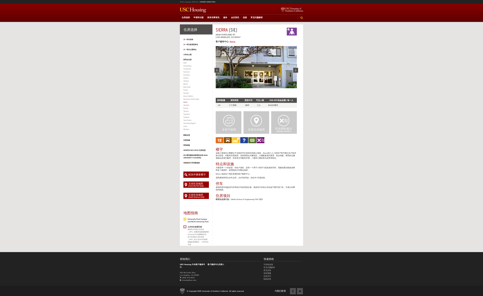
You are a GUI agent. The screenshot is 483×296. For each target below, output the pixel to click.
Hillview (186, 81)
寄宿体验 (186, 145)
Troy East (186, 114)
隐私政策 (267, 279)
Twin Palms (187, 120)
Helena (185, 78)
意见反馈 (267, 270)
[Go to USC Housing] (193, 10)
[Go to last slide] (216, 70)
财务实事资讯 (213, 17)
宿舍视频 (267, 273)
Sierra (185, 102)
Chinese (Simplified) (207, 2)
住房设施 (186, 140)
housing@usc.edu (189, 280)
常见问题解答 (257, 17)
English (195, 2)
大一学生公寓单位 (189, 50)
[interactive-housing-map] (196, 184)
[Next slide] (295, 70)
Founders (186, 75)
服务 (225, 17)
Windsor (186, 129)
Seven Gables (188, 96)
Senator (186, 93)
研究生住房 (187, 60)
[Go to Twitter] (300, 291)
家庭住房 (186, 135)
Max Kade (186, 87)
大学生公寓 (187, 55)
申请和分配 (199, 17)
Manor (185, 84)
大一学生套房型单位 (190, 45)
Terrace (186, 111)
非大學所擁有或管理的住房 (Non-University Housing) (195, 156)
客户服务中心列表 (215, 264)
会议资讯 (235, 17)
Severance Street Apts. (191, 99)
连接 (245, 17)
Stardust (186, 105)
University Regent (189, 123)
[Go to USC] (290, 9)
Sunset (185, 108)
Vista (185, 126)
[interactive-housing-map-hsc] (196, 196)
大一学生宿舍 (188, 40)
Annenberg (187, 66)
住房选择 (186, 17)
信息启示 (267, 276)
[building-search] (196, 175)
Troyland (186, 117)
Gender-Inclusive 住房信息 (194, 150)
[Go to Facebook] (293, 291)
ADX (185, 63)
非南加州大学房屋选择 (191, 163)
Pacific (185, 90)
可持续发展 (268, 264)
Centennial (187, 69)
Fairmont (186, 72)
